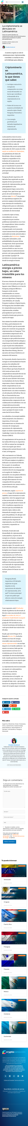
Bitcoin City (12, 636)
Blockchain (12, 724)
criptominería (10, 725)
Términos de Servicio (19, 1080)
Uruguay (6, 902)
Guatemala (7, 1036)
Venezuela (5, 731)
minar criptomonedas (9, 643)
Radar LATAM (15, 42)
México (6, 991)
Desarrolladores (6, 42)
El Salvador (19, 608)
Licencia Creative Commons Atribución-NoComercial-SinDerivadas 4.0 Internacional (12, 1115)
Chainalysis (22, 724)
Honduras (7, 1014)
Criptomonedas (18, 725)
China (4, 725)
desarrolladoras (6, 727)
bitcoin (13, 196)
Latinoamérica (12, 729)
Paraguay (19, 729)
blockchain (15, 236)
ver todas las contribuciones (14, 765)
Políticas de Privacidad (9, 1080)
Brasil (16, 724)
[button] (23, 2)
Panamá (6, 969)
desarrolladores (15, 727)
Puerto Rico (8, 924)
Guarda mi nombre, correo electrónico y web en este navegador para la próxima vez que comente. (13, 828)
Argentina (5, 724)
